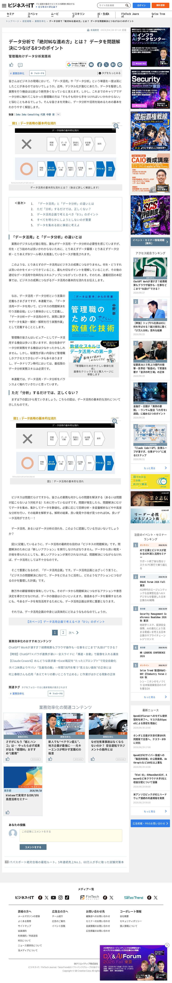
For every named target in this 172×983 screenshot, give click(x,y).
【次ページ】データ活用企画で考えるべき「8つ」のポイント (65, 622)
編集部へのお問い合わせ (98, 916)
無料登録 (160, 5)
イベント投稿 (58, 925)
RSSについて (24, 940)
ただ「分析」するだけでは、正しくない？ (64, 209)
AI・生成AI (103, 15)
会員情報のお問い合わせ (98, 925)
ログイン (141, 5)
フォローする (39, 73)
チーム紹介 (57, 916)
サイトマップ (24, 925)
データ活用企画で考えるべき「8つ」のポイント (68, 214)
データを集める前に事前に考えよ (58, 225)
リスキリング (78, 15)
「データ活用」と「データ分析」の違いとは (65, 203)
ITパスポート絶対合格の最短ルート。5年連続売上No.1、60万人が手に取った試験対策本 (67, 862)
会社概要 (124, 916)
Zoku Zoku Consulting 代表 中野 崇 (35, 114)
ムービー (55, 15)
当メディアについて (28, 950)
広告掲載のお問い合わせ (98, 930)
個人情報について (128, 925)
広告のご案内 (58, 921)
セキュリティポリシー (131, 921)
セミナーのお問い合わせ (98, 921)
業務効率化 (18, 73)
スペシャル (33, 15)
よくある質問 (24, 921)
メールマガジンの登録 (29, 916)
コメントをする (33, 847)
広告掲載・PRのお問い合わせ (149, 823)
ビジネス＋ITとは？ (47, 6)
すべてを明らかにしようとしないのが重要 (64, 220)
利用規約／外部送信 (28, 935)
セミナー (10, 15)
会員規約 (22, 930)
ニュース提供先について (30, 945)
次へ (72, 633)
